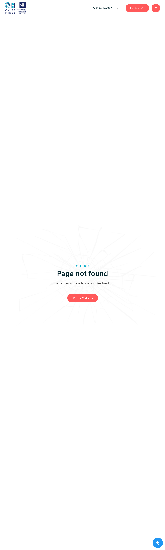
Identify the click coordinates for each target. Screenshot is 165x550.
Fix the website (82, 298)
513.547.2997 (103, 8)
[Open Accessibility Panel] (157, 542)
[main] (82, 275)
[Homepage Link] (16, 8)
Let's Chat (137, 8)
